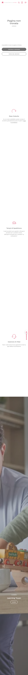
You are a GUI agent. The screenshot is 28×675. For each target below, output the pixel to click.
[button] (26, 332)
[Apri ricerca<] (19, 2)
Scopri (14, 602)
